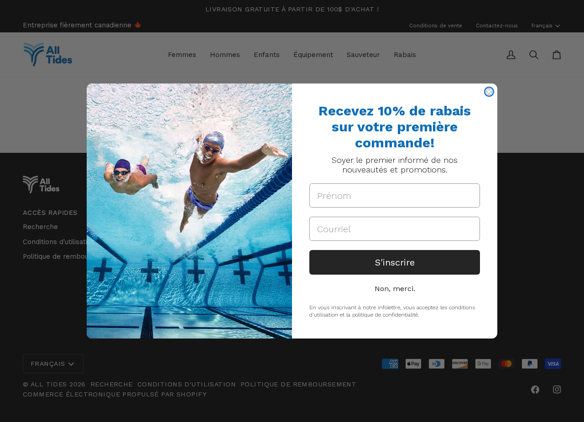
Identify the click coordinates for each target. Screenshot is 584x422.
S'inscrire (395, 262)
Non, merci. (395, 288)
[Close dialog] (489, 91)
